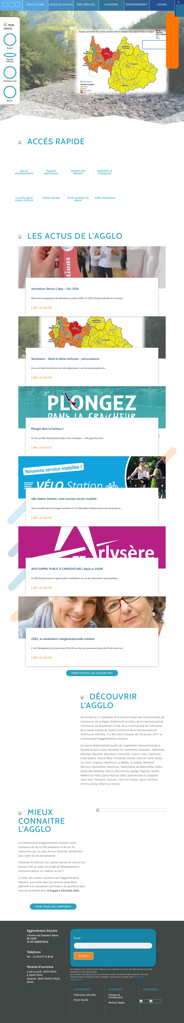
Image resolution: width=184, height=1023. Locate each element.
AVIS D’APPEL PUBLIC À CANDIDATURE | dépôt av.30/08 (67, 569)
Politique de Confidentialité (116, 996)
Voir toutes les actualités (92, 673)
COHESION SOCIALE (61, 4)
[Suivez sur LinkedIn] (11, 4)
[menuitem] (180, 2)
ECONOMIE (111, 4)
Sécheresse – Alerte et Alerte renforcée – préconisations (65, 358)
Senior (10, 100)
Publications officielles (85, 994)
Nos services (86, 4)
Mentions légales (117, 1002)
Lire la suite (41, 307)
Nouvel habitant (10, 60)
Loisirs (162, 4)
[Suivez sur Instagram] (17, 4)
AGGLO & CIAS (35, 4)
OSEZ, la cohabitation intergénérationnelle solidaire (63, 638)
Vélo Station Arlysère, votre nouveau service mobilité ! (64, 498)
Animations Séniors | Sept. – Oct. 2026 (55, 288)
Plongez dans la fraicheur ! (47, 428)
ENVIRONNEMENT (137, 4)
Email (77, 938)
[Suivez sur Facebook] (5, 4)
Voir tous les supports (53, 906)
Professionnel (10, 81)
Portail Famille (81, 999)
